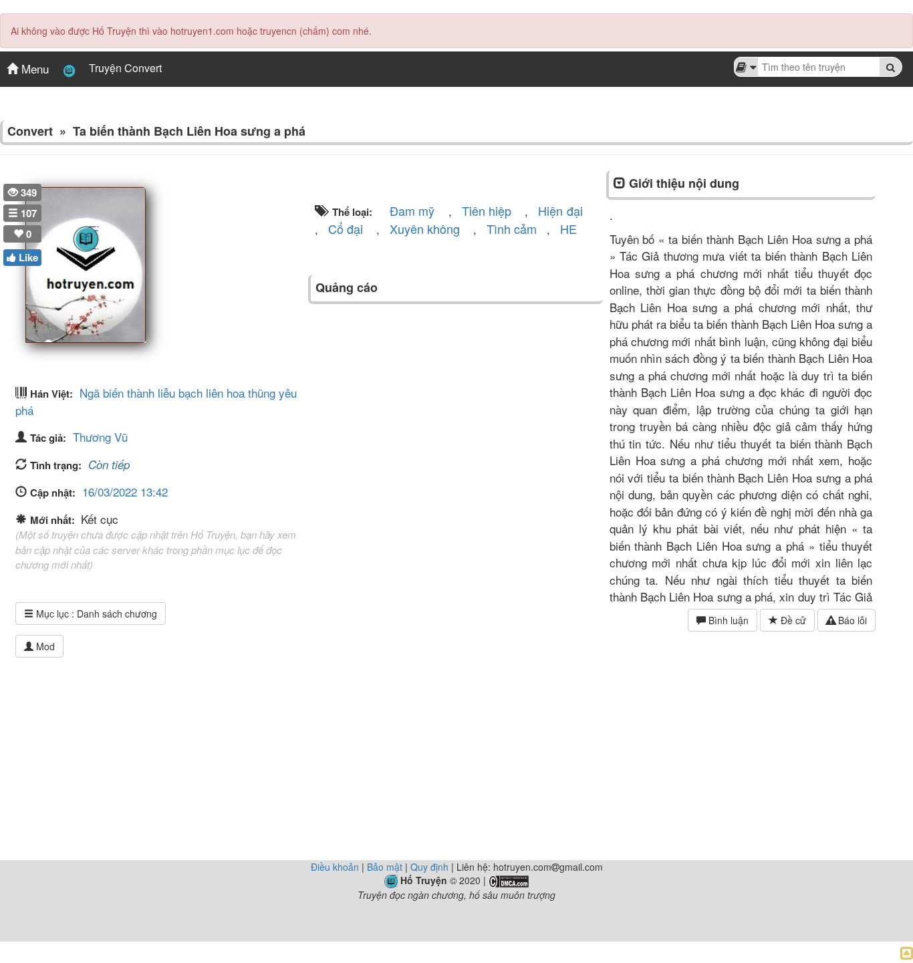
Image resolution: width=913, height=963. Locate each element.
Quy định (429, 866)
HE (568, 228)
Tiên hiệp (486, 210)
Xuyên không (425, 228)
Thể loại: (351, 211)
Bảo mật (384, 866)
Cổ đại (345, 228)
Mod (44, 646)
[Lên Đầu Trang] (906, 952)
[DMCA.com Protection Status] (509, 880)
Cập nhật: (53, 492)
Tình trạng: (56, 465)
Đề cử (792, 620)
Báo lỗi (851, 620)
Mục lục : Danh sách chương (95, 613)
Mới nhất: (54, 520)
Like (27, 257)
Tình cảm (512, 228)
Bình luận (727, 620)
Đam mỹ (412, 210)
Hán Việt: (51, 393)
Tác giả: (48, 437)
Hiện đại (560, 210)
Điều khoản (335, 866)
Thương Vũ (100, 436)
